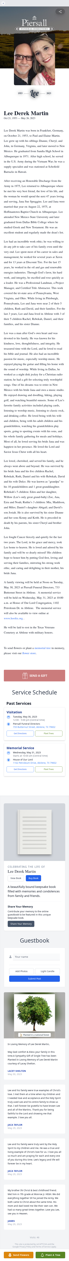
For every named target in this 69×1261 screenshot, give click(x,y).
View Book (15, 878)
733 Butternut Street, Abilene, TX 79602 (34, 726)
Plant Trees (49, 733)
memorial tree (42, 648)
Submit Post (34, 978)
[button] (34, 1015)
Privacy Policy (25, 1246)
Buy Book (33, 878)
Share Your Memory (21, 923)
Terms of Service (43, 1246)
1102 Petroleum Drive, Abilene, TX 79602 (34, 762)
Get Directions (20, 733)
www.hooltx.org (14, 618)
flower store (29, 653)
